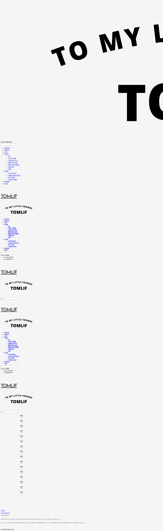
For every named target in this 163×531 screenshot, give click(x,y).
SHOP (7, 154)
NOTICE (7, 148)
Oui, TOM (11, 177)
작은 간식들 (12, 158)
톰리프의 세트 (13, 162)
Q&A (6, 184)
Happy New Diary (14, 175)
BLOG (6, 171)
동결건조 (11, 167)
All (9, 156)
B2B (9, 169)
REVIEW (7, 182)
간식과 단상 (12, 173)
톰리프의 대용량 (13, 165)
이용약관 (3, 510)
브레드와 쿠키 (13, 160)
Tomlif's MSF (12, 179)
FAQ (6, 152)
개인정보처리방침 (5, 513)
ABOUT (7, 150)
